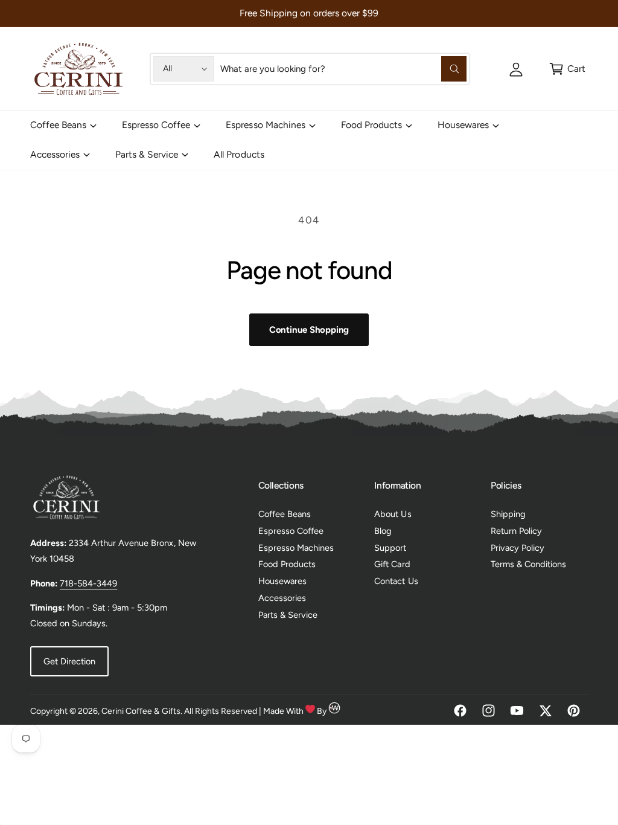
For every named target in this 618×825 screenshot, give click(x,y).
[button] (567, 69)
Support (390, 547)
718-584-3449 (88, 583)
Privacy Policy (517, 547)
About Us (392, 514)
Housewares (282, 581)
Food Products (287, 564)
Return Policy (516, 530)
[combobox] (343, 69)
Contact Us (396, 581)
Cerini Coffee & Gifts (140, 711)
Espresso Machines (296, 547)
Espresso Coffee (290, 530)
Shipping (508, 514)
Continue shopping (309, 329)
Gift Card (392, 564)
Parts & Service (287, 614)
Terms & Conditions (528, 564)
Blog (383, 530)
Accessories (282, 597)
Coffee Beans (284, 514)
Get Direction (69, 661)
